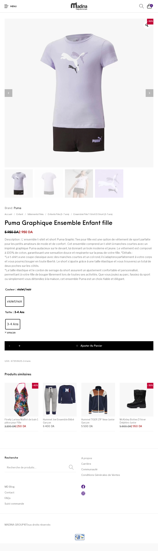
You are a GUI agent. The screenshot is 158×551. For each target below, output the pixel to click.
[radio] (15, 301)
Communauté (89, 469)
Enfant (19, 214)
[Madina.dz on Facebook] (83, 487)
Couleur (10, 289)
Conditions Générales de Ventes (100, 474)
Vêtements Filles (35, 214)
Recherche (71, 467)
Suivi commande (14, 503)
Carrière (86, 463)
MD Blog (10, 486)
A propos (86, 458)
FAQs (8, 498)
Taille (8, 312)
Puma (17, 208)
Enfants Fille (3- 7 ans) (58, 214)
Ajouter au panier (91, 346)
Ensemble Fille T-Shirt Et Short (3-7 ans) (93, 214)
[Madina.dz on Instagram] (83, 494)
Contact (9, 492)
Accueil (8, 214)
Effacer (11, 333)
